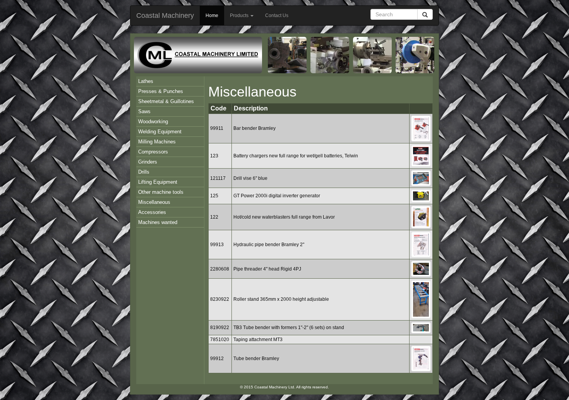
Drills (143, 172)
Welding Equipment (160, 131)
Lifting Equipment (157, 182)
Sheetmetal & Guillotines (166, 101)
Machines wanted (157, 222)
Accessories (152, 212)
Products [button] (240, 15)
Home (212, 15)
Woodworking (153, 121)
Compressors (153, 152)
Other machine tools (160, 192)
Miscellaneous (154, 202)
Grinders (147, 162)
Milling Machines (157, 142)
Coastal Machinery (165, 15)
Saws (144, 111)
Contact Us (276, 15)
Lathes (145, 81)
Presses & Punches (160, 91)
